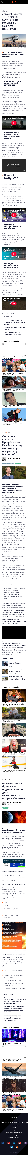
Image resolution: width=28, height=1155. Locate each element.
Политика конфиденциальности (14, 1130)
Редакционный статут (14, 1137)
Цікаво (17, 463)
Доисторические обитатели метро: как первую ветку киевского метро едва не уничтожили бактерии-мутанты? (15, 1000)
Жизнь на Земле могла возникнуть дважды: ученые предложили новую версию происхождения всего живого (14, 1009)
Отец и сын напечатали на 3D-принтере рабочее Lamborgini (13, 333)
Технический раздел (14, 1125)
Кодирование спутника (14, 1135)
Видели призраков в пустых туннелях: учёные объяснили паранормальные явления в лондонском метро (13, 1017)
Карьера (14, 1120)
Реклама (14, 1127)
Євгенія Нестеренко (14, 458)
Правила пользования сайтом (14, 1132)
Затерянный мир (8, 463)
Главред (22, 840)
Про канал (14, 1117)
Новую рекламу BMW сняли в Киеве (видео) (15, 328)
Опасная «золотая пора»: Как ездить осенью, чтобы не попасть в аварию (14, 322)
